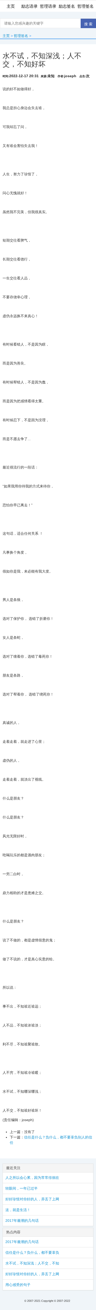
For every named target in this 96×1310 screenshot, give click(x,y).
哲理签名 (21, 36)
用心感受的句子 (17, 1285)
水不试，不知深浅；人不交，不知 (32, 1263)
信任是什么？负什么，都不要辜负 (32, 1252)
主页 (6, 36)
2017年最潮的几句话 (22, 1220)
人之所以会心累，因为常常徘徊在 (32, 1178)
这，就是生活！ (17, 1210)
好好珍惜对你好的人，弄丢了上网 (32, 1199)
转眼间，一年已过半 (21, 1188)
